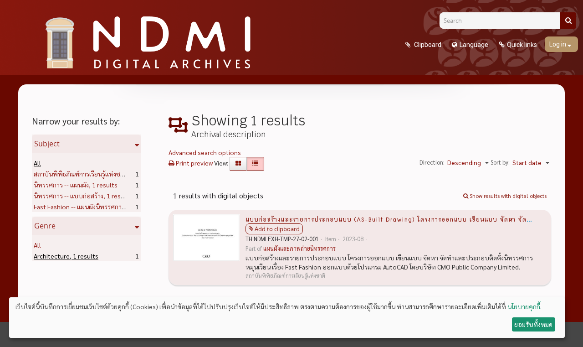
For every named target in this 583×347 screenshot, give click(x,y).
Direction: (432, 162)
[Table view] (255, 164)
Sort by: (500, 162)
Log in (558, 44)
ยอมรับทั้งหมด (533, 324)
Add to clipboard (277, 229)
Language (474, 44)
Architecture (66, 256)
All (37, 163)
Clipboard (427, 44)
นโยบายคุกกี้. (524, 306)
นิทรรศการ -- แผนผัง (76, 185)
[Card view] (238, 164)
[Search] (568, 20)
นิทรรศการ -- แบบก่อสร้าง (83, 196)
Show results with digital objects (507, 195)
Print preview (193, 163)
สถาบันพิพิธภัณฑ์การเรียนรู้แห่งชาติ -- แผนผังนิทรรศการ (122, 174)
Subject (47, 144)
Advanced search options (205, 152)
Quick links (522, 44)
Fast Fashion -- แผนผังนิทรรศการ (93, 206)
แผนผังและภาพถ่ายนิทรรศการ (299, 248)
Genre (45, 226)
